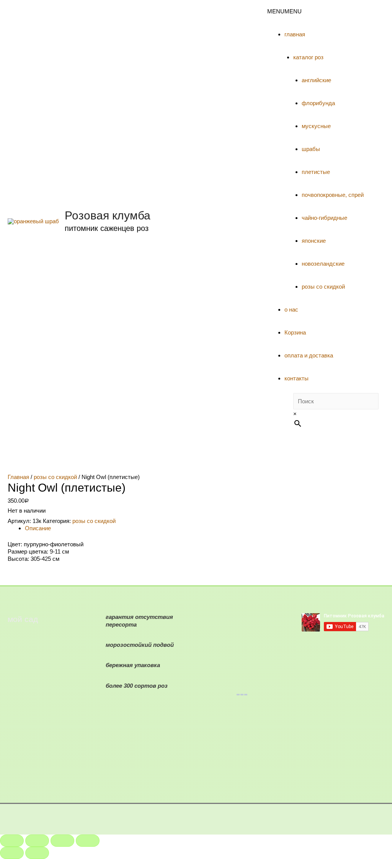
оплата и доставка (308, 355)
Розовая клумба (107, 215)
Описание (38, 528)
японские (314, 240)
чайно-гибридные (324, 217)
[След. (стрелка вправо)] (37, 853)
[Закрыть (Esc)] (12, 841)
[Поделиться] (37, 841)
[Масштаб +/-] (88, 841)
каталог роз (308, 57)
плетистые (316, 172)
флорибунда (318, 103)
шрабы (311, 149)
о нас (291, 309)
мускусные (316, 126)
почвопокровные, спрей (333, 195)
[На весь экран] (62, 841)
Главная (18, 477)
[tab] (204, 528)
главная (294, 34)
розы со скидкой (323, 286)
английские (316, 80)
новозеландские (323, 263)
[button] (284, 11)
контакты (296, 378)
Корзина (295, 332)
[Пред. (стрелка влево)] (12, 853)
